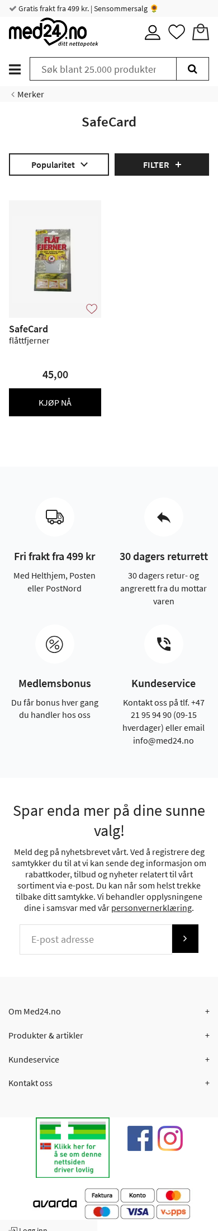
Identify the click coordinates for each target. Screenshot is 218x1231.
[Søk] (192, 69)
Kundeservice (33, 1059)
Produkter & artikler (45, 1035)
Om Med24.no (34, 1011)
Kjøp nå (55, 402)
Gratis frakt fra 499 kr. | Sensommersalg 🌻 (88, 8)
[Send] (185, 938)
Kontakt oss (30, 1082)
